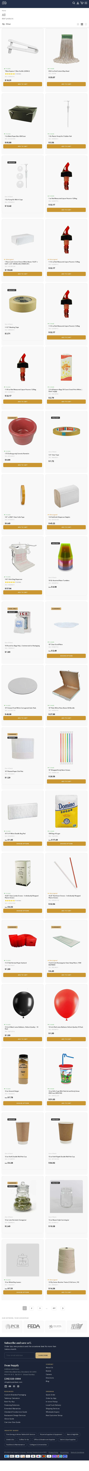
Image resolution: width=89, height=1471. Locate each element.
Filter (8, 24)
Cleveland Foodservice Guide (15, 1412)
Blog (47, 1381)
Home (4, 10)
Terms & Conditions (77, 1452)
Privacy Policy (53, 1452)
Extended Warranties (12, 1409)
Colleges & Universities (38, 1445)
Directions (50, 1378)
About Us (49, 1367)
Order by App (51, 1398)
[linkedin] (5, 1386)
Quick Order (50, 1395)
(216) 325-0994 (12, 1379)
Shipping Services (53, 1409)
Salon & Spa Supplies (68, 1440)
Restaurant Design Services (15, 1415)
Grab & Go (10, 1440)
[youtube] (10, 1386)
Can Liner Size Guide (12, 1422)
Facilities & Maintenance (15, 1445)
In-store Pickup (52, 1402)
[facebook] (14, 1386)
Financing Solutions (11, 1405)
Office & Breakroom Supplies (44, 1440)
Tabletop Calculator (12, 1398)
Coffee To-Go (24, 1440)
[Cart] (82, 3)
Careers (49, 1374)
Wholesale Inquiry (52, 1412)
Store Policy (64, 1452)
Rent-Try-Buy (9, 1402)
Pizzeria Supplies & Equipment (51, 1434)
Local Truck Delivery (53, 1405)
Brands (48, 1371)
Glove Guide (9, 1419)
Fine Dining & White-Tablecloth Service (20, 1434)
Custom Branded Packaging (15, 1395)
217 (54, 1308)
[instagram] (18, 1386)
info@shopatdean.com (13, 1382)
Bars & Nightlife (72, 1434)
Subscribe (43, 1355)
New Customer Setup (54, 1415)
